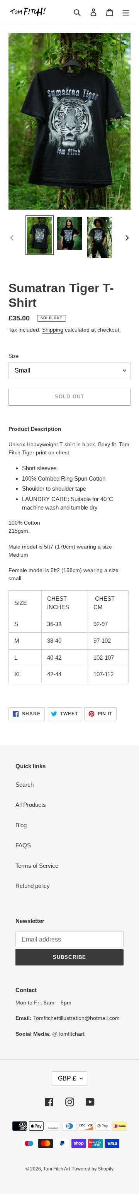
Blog (21, 825)
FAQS (23, 845)
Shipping (52, 330)
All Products (30, 804)
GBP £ (67, 1078)
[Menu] (126, 12)
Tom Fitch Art (56, 1169)
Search (24, 784)
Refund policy (32, 885)
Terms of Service (36, 865)
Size (13, 356)
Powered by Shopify (92, 1169)
